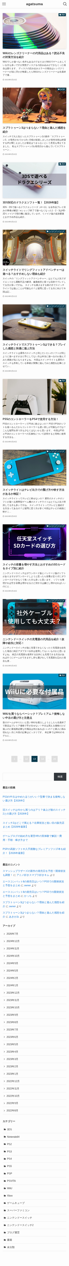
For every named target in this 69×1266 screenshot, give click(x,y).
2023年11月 (13, 1000)
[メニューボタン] (4, 4)
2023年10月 (13, 1007)
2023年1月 (12, 1074)
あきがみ (14, 916)
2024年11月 (13, 948)
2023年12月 (13, 992)
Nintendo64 (13, 1136)
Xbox (10, 1195)
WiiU (9, 1188)
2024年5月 (12, 970)
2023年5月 (12, 1044)
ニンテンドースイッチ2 (20, 1225)
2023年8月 (12, 1022)
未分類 (11, 1247)
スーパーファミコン (18, 1210)
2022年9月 (12, 1103)
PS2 (9, 1144)
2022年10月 (13, 1096)
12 (26, 759)
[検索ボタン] (65, 4)
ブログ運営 (13, 1232)
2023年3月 (12, 1059)
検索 (60, 776)
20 (54, 759)
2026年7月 (12, 933)
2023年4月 (12, 1051)
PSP (9, 1173)
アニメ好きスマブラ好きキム (33, 875)
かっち (28, 896)
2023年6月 (12, 1037)
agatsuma (34, 4)
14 (42, 759)
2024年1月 (12, 985)
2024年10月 (13, 956)
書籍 (9, 1240)
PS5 (9, 1166)
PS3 (9, 1151)
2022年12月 (13, 1081)
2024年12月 (13, 941)
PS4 (9, 1158)
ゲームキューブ (16, 1203)
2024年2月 (12, 978)
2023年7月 (12, 1029)
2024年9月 (12, 963)
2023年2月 (12, 1066)
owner (27, 885)
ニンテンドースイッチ (19, 1217)
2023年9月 (12, 1015)
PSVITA (11, 1181)
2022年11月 (13, 1088)
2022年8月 (12, 1110)
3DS (9, 1129)
